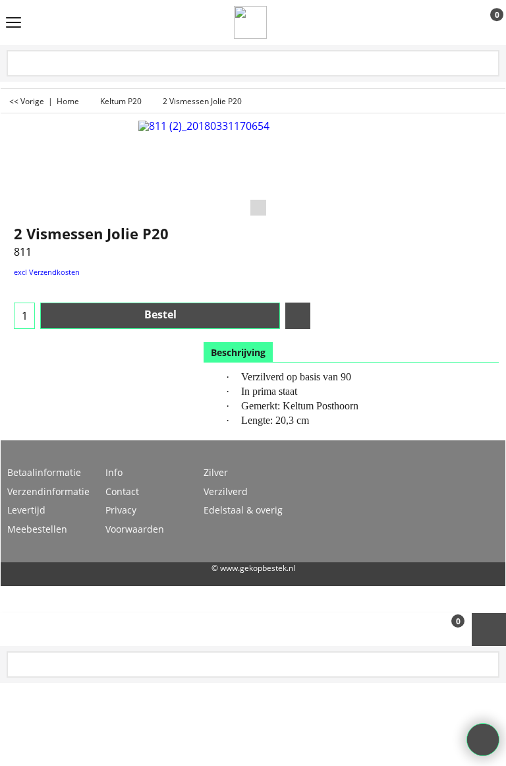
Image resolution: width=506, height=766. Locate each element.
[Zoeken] (488, 64)
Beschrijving (238, 352)
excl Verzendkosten (47, 272)
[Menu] (13, 23)
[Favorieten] (297, 315)
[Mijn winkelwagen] (484, 23)
